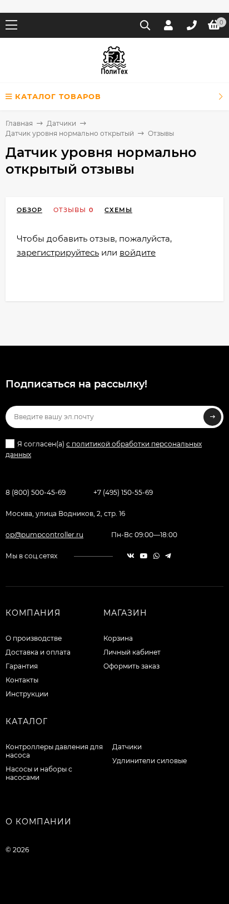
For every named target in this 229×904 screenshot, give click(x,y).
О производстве (34, 638)
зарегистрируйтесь (58, 252)
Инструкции (27, 694)
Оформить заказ (131, 666)
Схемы (118, 210)
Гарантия (22, 666)
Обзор (29, 210)
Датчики (61, 123)
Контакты (22, 680)
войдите (138, 252)
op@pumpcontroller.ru (44, 534)
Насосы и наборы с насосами (39, 773)
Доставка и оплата (38, 652)
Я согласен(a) (104, 449)
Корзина (118, 638)
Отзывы (69, 210)
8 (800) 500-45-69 (36, 492)
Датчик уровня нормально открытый (70, 133)
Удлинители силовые (149, 760)
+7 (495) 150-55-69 (123, 492)
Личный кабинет (132, 652)
